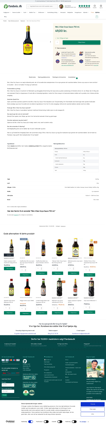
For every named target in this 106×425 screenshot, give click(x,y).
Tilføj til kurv (81, 42)
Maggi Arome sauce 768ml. (27, 300)
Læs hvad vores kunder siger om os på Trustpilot (53, 381)
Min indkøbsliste (48, 373)
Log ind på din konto (49, 375)
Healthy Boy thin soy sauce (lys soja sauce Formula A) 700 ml (27, 263)
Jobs (66, 370)
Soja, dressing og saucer (13, 21)
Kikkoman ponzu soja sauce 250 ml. (75, 262)
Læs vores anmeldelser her (67, 65)
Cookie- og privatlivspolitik (71, 362)
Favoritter (95, 7)
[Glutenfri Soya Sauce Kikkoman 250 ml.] (11, 287)
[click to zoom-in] (28, 41)
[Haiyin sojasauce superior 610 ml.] (75, 287)
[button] (98, 15)
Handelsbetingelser (69, 365)
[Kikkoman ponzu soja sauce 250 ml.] (75, 247)
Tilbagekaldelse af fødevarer (50, 377)
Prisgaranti (46, 370)
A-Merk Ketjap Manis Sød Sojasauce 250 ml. (42, 301)
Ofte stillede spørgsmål (49, 367)
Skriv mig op (9, 268)
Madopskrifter (68, 372)
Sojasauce (23, 21)
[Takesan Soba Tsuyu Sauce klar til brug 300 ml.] (59, 247)
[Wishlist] (15, 241)
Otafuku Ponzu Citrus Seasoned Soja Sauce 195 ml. (90, 263)
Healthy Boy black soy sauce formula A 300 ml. (42, 262)
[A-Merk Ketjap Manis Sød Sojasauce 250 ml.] (43, 287)
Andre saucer (23, 297)
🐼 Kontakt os (47, 360)
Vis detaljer (83, 421)
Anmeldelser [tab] (72, 78)
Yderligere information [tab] (59, 77)
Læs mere (96, 65)
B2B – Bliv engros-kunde (70, 374)
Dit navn (4, 382)
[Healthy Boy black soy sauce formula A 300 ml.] (43, 247)
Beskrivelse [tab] (32, 77)
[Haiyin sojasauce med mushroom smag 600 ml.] (11, 247)
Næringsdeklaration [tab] (44, 77)
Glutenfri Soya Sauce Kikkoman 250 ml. (9, 301)
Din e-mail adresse (7, 388)
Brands (67, 377)
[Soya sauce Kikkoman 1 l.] (91, 287)
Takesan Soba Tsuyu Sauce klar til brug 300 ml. (59, 262)
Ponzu (69, 258)
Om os (66, 360)
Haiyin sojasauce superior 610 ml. (74, 301)
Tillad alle (92, 404)
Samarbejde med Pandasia (71, 382)
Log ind (101, 7)
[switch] (46, 421)
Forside (4, 21)
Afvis (92, 414)
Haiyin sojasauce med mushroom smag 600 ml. (10, 262)
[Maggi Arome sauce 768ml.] (27, 287)
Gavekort (67, 380)
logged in (16, 215)
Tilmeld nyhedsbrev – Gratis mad (73, 367)
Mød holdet (47, 362)
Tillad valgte (92, 409)
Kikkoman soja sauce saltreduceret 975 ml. (57, 301)
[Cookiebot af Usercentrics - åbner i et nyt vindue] (10, 421)
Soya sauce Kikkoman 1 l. (90, 300)
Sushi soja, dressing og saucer (9, 258)
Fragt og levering (48, 364)
